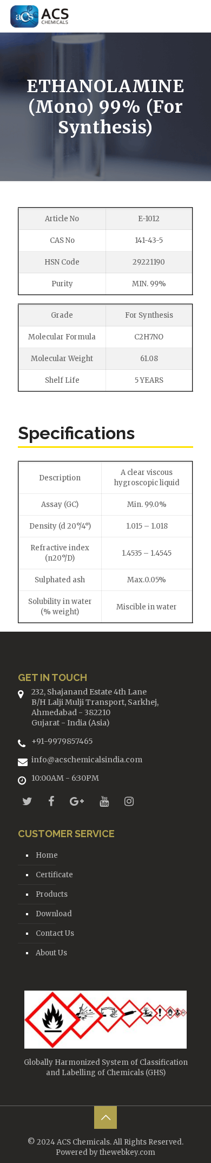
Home (47, 855)
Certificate (54, 874)
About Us (51, 953)
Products (52, 894)
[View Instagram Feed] (129, 801)
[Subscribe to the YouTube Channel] (104, 801)
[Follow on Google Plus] (77, 801)
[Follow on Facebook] (51, 801)
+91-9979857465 (62, 741)
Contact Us (55, 933)
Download (54, 913)
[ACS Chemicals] (39, 16)
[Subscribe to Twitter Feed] (27, 801)
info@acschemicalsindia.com (86, 759)
